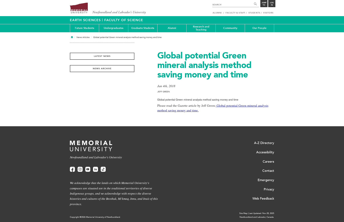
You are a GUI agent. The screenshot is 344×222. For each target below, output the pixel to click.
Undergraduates (113, 28)
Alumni (172, 28)
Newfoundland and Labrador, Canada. (257, 217)
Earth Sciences (86, 20)
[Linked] (95, 169)
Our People (259, 28)
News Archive (102, 68)
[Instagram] (80, 169)
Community (230, 28)
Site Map (243, 213)
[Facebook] (72, 169)
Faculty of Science (123, 20)
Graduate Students (142, 28)
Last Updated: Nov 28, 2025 (261, 213)
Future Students (84, 28)
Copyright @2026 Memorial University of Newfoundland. (95, 217)
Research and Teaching (201, 28)
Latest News (102, 56)
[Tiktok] (103, 169)
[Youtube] (87, 169)
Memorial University (108, 8)
